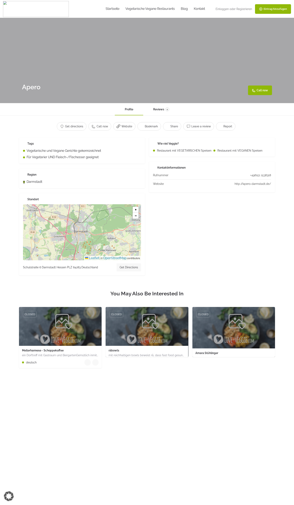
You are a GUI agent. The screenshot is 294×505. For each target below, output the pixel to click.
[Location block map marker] (79, 229)
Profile (129, 109)
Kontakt (199, 9)
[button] (82, 232)
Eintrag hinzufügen (275, 8)
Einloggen (222, 9)
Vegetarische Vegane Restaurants (150, 9)
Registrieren (244, 9)
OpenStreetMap (115, 258)
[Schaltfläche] (95, 362)
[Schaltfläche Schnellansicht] (87, 362)
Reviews (160, 109)
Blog (184, 9)
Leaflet (93, 258)
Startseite (112, 9)
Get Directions (129, 267)
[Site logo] (36, 9)
